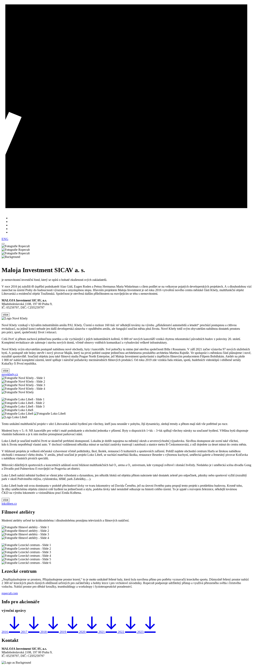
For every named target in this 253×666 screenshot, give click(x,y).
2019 (63, 632)
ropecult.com (10, 593)
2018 (43, 632)
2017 (24, 632)
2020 (82, 632)
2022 (121, 632)
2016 (5, 632)
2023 (140, 632)
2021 (102, 632)
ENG (5, 239)
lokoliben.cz (9, 503)
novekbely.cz (10, 374)
